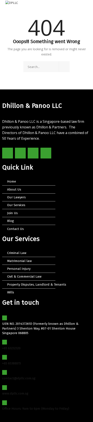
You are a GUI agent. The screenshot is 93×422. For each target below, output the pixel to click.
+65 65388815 (11, 363)
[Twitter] (20, 153)
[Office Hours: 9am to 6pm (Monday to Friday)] (4, 402)
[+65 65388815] (4, 357)
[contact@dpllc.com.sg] (4, 372)
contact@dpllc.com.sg (18, 378)
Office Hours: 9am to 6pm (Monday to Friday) (35, 409)
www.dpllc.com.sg (15, 393)
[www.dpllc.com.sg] (4, 387)
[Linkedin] (45, 153)
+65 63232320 (11, 348)
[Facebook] (7, 153)
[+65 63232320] (4, 342)
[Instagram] (33, 153)
